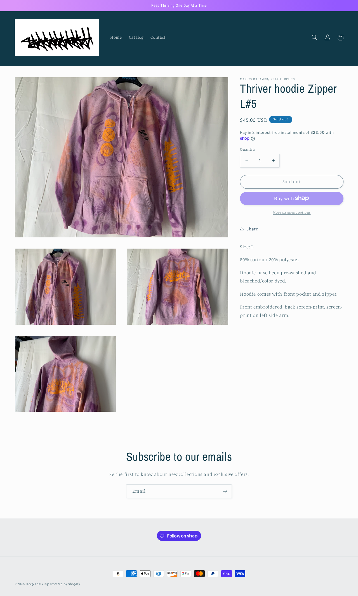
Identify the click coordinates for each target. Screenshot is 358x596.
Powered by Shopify (65, 584)
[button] (314, 37)
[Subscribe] (225, 491)
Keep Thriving (38, 584)
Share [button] (252, 228)
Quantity (247, 149)
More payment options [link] (292, 212)
